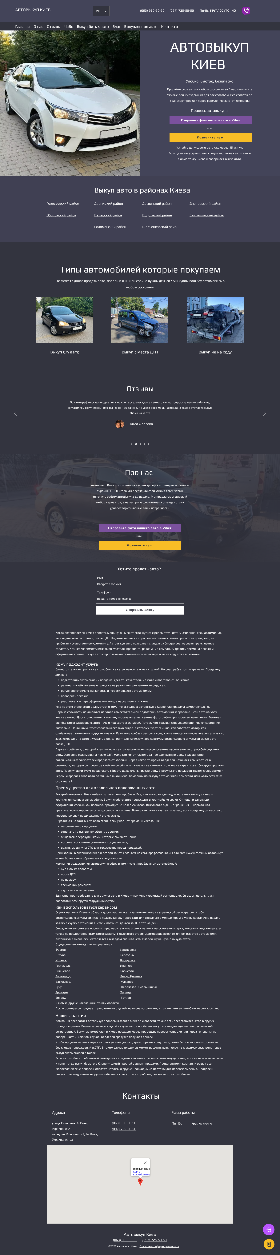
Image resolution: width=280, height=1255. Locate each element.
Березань (127, 955)
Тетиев (126, 997)
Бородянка (127, 960)
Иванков (126, 965)
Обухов (60, 955)
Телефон (103, 592)
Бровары (61, 992)
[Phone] (269, 1244)
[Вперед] (264, 413)
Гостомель (62, 965)
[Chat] (268, 1229)
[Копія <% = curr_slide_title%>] (131, 444)
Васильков (62, 981)
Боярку (60, 997)
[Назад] (15, 413)
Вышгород (62, 976)
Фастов (60, 949)
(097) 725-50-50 (124, 1129)
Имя (100, 577)
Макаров (127, 981)
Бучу (58, 987)
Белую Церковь (131, 976)
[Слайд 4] (135, 444)
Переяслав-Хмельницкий (139, 987)
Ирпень (60, 960)
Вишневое (62, 971)
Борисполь (127, 971)
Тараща (125, 992)
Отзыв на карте (140, 411)
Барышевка (128, 949)
